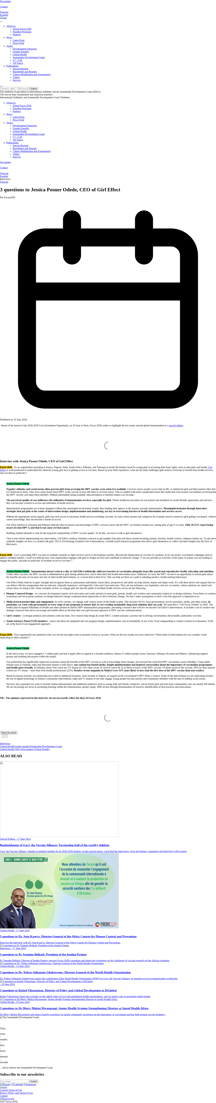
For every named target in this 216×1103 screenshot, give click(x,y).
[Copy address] (3, 736)
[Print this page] (6, 736)
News (9, 37)
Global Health (20, 54)
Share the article (8, 733)
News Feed (18, 43)
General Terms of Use (11, 1090)
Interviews (5, 743)
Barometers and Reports (25, 71)
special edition (176, 425)
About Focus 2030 (22, 29)
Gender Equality (21, 51)
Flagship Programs (22, 31)
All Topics (18, 63)
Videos (16, 77)
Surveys (17, 80)
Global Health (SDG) (11, 749)
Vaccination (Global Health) (35, 749)
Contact (4, 6)
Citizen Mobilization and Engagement (31, 74)
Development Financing (25, 48)
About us (10, 26)
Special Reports (20, 68)
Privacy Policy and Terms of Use (16, 1093)
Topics (9, 46)
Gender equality (22, 746)
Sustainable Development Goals (29, 57)
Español (4, 15)
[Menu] (1, 21)
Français (4, 12)
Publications (12, 66)
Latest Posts (19, 40)
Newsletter (5, 1)
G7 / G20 (17, 60)
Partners (17, 34)
